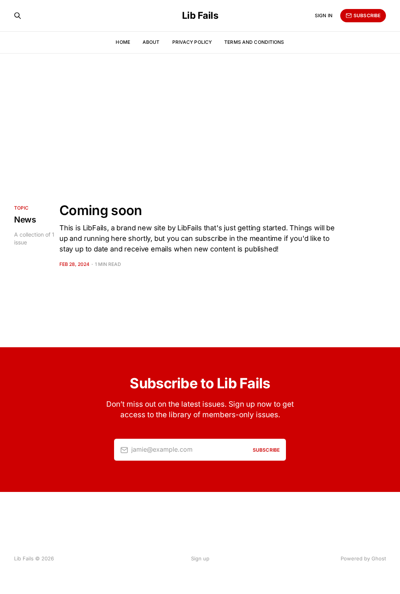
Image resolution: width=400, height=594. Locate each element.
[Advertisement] (200, 112)
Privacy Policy (192, 42)
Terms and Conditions (254, 42)
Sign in (323, 15)
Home (123, 42)
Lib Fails (200, 15)
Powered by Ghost (363, 558)
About (151, 42)
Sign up (200, 558)
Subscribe (367, 15)
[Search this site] (17, 16)
